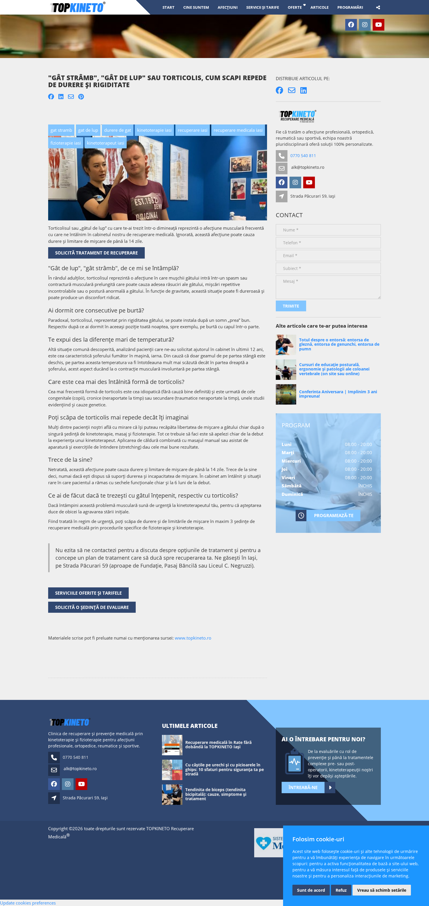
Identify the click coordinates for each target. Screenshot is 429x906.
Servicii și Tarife (262, 7)
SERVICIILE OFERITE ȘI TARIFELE (88, 593)
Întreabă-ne (303, 787)
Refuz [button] (341, 890)
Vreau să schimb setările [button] (381, 890)
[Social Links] (378, 7)
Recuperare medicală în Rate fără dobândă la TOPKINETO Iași (218, 744)
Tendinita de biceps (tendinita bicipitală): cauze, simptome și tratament (215, 794)
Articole (320, 7)
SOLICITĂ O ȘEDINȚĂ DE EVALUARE (92, 607)
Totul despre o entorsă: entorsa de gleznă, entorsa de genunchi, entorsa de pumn (339, 344)
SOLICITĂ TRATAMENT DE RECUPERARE (96, 253)
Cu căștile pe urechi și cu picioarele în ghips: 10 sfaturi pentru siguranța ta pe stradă (224, 769)
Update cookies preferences (28, 903)
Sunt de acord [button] (311, 890)
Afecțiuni (228, 7)
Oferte (295, 7)
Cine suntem (196, 7)
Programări (350, 7)
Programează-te (333, 515)
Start (169, 7)
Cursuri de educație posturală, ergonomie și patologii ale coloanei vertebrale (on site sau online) (334, 369)
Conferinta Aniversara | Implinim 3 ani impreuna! (338, 394)
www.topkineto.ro (193, 638)
